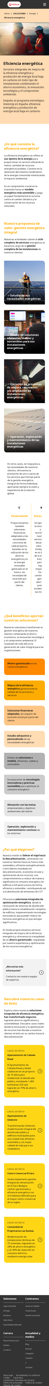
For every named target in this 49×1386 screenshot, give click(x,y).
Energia (6, 1310)
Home (7, 13)
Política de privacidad (12, 1382)
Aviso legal (8, 1375)
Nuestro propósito (32, 1315)
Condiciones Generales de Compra (18, 1380)
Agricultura (7, 1320)
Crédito (6, 1377)
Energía (32, 13)
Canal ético (18, 1377)
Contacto (7, 1350)
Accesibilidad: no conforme (28, 1375)
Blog (27, 1344)
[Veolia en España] (14, 4)
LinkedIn (29, 1358)
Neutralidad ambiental (12, 1324)
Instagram (29, 1353)
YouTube (28, 1367)
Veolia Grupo (30, 1310)
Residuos (7, 1315)
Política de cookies (34, 1382)
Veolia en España (32, 1306)
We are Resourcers (11, 1340)
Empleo (6, 1345)
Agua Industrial (9, 1306)
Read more (24, 972)
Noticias (28, 1349)
